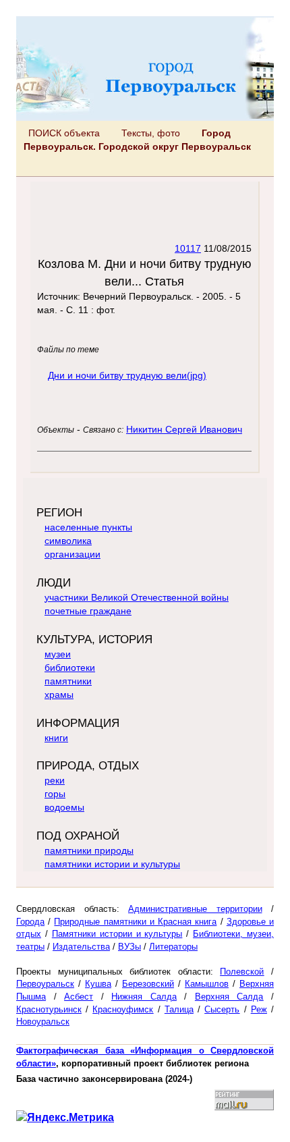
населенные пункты (88, 527)
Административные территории (195, 909)
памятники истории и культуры (112, 864)
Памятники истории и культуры (117, 934)
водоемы (64, 807)
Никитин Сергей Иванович (184, 429)
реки (55, 780)
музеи (58, 654)
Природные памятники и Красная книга (135, 922)
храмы (59, 694)
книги (56, 737)
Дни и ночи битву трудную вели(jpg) (127, 375)
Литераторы (173, 947)
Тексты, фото (150, 133)
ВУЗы (129, 947)
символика (68, 540)
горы (55, 793)
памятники (68, 681)
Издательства (81, 947)
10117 (188, 248)
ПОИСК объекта (64, 133)
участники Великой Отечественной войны (137, 597)
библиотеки (70, 667)
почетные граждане (88, 610)
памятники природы (89, 850)
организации (72, 554)
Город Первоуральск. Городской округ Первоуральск (137, 140)
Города (30, 922)
